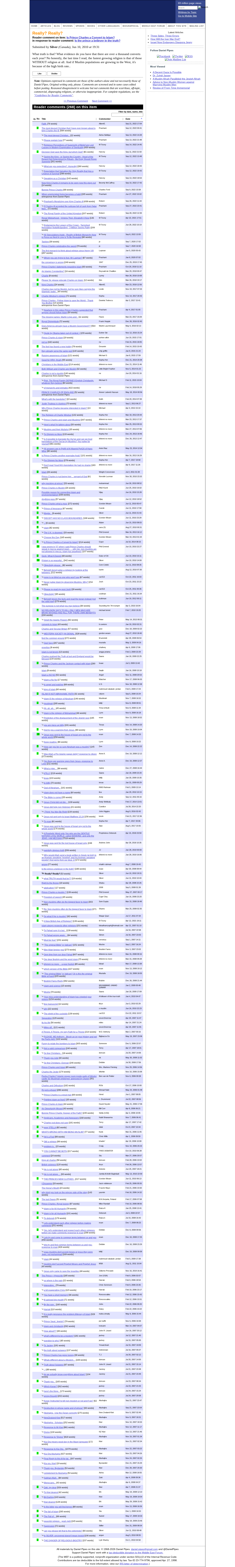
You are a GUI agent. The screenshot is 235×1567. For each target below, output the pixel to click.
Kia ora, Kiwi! (50, 1463)
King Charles (48, 285)
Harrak (47, 1309)
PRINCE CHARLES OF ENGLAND (58, 392)
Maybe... (48, 513)
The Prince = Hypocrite (52, 1276)
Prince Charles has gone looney (59, 1355)
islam (46, 528)
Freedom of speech (53, 897)
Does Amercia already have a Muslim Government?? (66, 326)
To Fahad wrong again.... (55, 935)
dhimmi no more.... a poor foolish (59, 964)
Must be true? (50, 940)
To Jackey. (49, 1345)
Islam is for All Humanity (55, 1208)
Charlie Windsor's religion (54, 296)
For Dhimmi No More (53, 460)
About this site (177, 26)
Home (34, 26)
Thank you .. (49, 1381)
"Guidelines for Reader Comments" (53, 95)
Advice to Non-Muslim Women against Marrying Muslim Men (173, 83)
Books (91, 26)
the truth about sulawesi (55, 1350)
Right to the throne (50, 883)
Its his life (46, 1022)
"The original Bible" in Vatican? (58, 945)
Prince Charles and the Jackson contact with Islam (67, 663)
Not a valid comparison (54, 1048)
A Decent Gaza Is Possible (167, 72)
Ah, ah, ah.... (49, 708)
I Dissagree (47, 1183)
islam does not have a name (57, 792)
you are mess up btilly (54, 725)
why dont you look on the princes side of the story (64, 1192)
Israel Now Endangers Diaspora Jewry (171, 42)
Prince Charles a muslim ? (54, 892)
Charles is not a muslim (52, 373)
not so (44, 342)
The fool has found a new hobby (57, 346)
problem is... (49, 1146)
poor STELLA (50, 1127)
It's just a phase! (49, 1090)
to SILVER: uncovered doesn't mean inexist (64, 1536)
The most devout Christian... (57, 135)
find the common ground (53, 638)
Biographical (131, 26)
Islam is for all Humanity (55, 1213)
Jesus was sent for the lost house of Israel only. (65, 843)
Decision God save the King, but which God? (62, 152)
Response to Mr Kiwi (53, 1427)
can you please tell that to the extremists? (63, 1531)
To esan (47, 821)
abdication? (49, 888)
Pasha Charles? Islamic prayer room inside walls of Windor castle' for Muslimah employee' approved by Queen (69, 1077)
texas (46, 778)
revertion (46, 647)
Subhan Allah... (51, 1478)
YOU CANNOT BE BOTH (55, 1151)
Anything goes (48, 499)
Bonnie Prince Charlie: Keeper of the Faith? (62, 1113)
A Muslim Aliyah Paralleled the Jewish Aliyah (176, 79)
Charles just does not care (56, 1123)
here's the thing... (52, 1391)
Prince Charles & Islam (52, 1104)
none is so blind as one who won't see (61, 577)
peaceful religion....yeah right (57, 1521)
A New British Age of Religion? (58, 921)
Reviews (68, 26)
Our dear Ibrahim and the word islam (61, 959)
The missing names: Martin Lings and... (60, 317)
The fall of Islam (51, 1511)
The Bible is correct (53, 797)
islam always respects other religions (59, 925)
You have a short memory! (56, 1295)
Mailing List (197, 26)
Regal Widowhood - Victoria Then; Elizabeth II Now (65, 218)
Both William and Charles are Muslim (59, 369)
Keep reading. (50, 742)
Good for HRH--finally (52, 360)
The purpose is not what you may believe (61, 606)
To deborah (49, 1218)
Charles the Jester (50, 1072)
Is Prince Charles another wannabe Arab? (61, 455)
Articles (46, 26)
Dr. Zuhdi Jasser (162, 75)
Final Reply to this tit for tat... (57, 1458)
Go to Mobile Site (187, 16)
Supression (49, 1526)
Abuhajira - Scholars (53, 1422)
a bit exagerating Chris (54, 1290)
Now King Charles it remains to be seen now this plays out (69, 183)
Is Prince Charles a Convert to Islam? (91, 37)
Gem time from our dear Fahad (58, 954)
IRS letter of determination (134, 1564)
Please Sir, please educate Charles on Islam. (62, 280)
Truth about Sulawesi (54, 1365)
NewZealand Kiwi (52, 1418)
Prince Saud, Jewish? (54, 1321)
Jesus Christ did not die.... (56, 802)
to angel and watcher (53, 684)
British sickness (49, 1164)
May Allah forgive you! (54, 950)
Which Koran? (50, 1386)
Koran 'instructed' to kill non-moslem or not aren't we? (68, 1401)
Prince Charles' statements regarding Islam (62, 267)
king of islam (50, 689)
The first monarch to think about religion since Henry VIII (68, 250)
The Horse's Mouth (50, 1188)
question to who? (52, 1341)
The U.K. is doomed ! (53, 532)
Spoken (80, 26)
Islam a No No (50, 680)
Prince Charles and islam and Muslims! (62, 420)
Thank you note (51, 1058)
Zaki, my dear (50, 1487)
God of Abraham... (52, 788)
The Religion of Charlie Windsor (57, 415)
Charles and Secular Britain (54, 629)
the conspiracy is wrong (53, 262)
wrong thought (50, 1396)
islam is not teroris (50, 652)
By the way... (49, 1304)
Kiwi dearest (49, 1502)
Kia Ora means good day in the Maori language (66, 1442)
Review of (171, 88)
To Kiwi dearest (51, 1492)
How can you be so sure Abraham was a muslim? (67, 747)
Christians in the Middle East (55, 364)
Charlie (45, 276)
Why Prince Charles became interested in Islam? (64, 408)
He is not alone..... (52, 1174)
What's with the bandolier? (54, 399)
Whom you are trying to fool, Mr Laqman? (63, 258)
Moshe (47, 992)
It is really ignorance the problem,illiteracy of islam (67, 1314)
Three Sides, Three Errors (165, 36)
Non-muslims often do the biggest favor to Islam (66, 902)
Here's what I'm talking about (57, 424)
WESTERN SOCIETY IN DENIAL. (59, 634)
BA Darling (49, 1497)
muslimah (48, 703)
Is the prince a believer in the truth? (97, 40)
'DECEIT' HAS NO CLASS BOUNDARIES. (63, 518)
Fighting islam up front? (55, 1099)
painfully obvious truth (54, 850)
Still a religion (50, 1141)
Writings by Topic (187, 12)
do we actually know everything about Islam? (65, 1374)
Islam (44, 472)
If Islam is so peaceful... (52, 560)
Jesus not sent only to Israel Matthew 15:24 (64, 816)
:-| (45, 523)
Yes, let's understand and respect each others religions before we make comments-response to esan (68, 1231)
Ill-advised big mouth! (54, 1300)
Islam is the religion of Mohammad (60, 713)
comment (46, 1156)
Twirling (45, 242)
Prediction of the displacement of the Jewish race (66, 718)
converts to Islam (49, 624)
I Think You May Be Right (55, 812)
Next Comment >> (102, 101)
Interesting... (49, 1285)
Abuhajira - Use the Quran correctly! (60, 1413)
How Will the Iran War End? (165, 39)
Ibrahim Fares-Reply (53, 981)
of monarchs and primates (56, 388)
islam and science (52, 986)
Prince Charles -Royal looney (55, 1204)
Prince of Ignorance (53, 508)
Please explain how (53, 140)
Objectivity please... (53, 565)
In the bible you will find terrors (58, 1507)
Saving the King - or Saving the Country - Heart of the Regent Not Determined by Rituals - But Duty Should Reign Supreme (69, 159)
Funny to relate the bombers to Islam (59, 1043)
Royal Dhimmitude (50, 321)
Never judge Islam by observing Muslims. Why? (66, 582)
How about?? (50, 1331)
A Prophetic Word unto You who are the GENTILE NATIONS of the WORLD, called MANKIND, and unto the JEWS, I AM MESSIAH (68, 836)
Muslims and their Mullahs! (56, 429)
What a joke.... (50, 768)
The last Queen (49, 1199)
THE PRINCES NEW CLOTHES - (59, 1179)
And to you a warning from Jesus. (59, 730)
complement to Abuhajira (55, 1473)
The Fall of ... (50, 1516)
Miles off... (48, 1027)
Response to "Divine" (54, 1437)
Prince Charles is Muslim (53, 488)
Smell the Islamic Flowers (56, 620)
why (46, 1009)
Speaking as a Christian (55, 178)
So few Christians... (53, 1053)
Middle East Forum (153, 26)
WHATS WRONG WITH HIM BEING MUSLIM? (63, 1132)
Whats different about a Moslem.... (59, 1360)
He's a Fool (49, 1137)
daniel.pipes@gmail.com (144, 1549)
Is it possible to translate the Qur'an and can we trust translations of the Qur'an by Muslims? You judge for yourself (67, 441)
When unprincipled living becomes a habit (61, 194)
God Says (48, 643)
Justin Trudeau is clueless (54, 403)
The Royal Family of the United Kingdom (63, 213)
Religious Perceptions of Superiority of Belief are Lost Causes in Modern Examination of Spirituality (68, 146)
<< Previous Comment (76, 101)
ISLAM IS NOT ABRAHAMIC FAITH (58, 694)
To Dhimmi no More (53, 434)
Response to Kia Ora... (54, 1449)
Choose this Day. (52, 537)
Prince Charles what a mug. (54, 504)
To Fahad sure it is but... (55, 930)
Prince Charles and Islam (53, 1067)
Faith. (44, 124)
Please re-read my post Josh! (57, 589)
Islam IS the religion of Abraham (58, 699)
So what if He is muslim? (55, 916)
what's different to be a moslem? (59, 1336)
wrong (44, 864)
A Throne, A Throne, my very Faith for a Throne (63, 1032)
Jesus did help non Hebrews (57, 807)
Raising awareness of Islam (54, 355)
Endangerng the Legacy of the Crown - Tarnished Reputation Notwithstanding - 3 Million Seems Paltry (66, 226)
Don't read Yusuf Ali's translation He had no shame (67, 465)
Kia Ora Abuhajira (52, 1454)
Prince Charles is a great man (58, 1095)
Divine (47, 1432)
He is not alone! (51, 1169)
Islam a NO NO (49, 675)
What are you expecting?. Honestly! (60, 166)
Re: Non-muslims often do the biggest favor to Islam (68, 909)
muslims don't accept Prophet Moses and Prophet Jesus (70, 1264)
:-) (45, 1369)
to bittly (47, 783)
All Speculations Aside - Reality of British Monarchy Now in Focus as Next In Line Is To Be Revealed (69, 236)
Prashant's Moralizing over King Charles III (63, 201)
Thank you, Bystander (54, 1468)
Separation (47, 1018)
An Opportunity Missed (52, 1108)
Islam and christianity (53, 1326)
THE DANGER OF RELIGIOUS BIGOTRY (63, 1540)
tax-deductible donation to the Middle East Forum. (136, 1552)
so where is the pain (53, 1280)
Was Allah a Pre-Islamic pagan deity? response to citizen (70, 754)
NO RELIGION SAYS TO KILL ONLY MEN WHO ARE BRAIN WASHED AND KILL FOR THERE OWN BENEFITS (69, 611)
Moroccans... (50, 1483)
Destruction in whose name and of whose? (64, 1408)
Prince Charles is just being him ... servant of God (64, 476)
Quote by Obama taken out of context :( (62, 333)
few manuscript (51, 1004)
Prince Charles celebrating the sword (59, 246)
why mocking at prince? (53, 483)
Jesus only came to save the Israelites (61, 1271)
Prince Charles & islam (52, 337)
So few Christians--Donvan (56, 1063)
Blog (57, 26)
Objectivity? (49, 594)
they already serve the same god (57, 351)
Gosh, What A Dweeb (51, 556)
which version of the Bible (56, 969)
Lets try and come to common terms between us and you (70, 1237)
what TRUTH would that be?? (57, 878)
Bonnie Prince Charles (52, 190)
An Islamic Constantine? (53, 271)
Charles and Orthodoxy (52, 1085)
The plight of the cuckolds (56, 1014)
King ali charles (49, 1160)
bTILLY (47, 773)
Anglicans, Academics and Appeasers (61, 1118)
